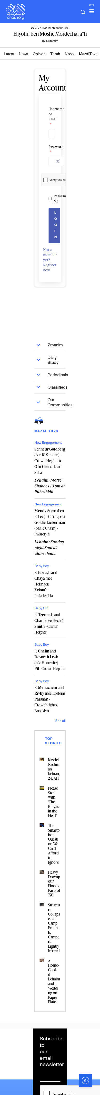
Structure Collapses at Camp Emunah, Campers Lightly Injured (54, 927)
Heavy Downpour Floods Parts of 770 (54, 883)
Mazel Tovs (88, 54)
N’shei (69, 54)
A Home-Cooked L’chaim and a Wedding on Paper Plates (54, 981)
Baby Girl (41, 609)
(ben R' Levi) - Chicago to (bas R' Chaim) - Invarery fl (49, 522)
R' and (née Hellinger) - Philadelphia (45, 584)
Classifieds (56, 388)
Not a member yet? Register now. (50, 259)
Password (50, 149)
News (23, 54)
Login (55, 226)
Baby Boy (41, 566)
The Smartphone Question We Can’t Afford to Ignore (54, 844)
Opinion (39, 54)
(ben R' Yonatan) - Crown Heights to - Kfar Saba (49, 460)
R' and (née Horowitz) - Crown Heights (49, 659)
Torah (55, 54)
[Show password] (58, 161)
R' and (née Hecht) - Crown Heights (48, 623)
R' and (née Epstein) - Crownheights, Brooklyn (49, 699)
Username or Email (50, 116)
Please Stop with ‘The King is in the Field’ (53, 802)
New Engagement (48, 443)
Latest (9, 54)
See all (60, 721)
